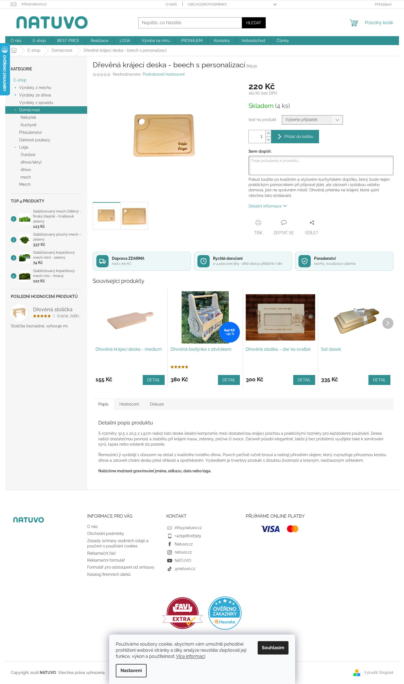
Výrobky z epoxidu (36, 102)
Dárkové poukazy (34, 140)
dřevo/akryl (31, 162)
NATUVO (183, 560)
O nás (171, 4)
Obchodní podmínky (207, 4)
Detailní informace (265, 206)
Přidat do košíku (298, 136)
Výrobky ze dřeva (35, 95)
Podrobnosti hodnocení (164, 74)
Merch (25, 184)
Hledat (253, 23)
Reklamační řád (101, 553)
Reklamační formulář (106, 560)
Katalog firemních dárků (109, 574)
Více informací (190, 656)
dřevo (26, 169)
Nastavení (131, 670)
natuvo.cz (183, 552)
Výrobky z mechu (35, 87)
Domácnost (29, 110)
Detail (153, 380)
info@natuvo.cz (188, 527)
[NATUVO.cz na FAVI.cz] (182, 613)
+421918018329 (188, 536)
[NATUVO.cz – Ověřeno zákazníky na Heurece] (225, 613)
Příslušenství (30, 132)
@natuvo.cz (185, 568)
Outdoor (28, 154)
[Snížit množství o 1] (268, 140)
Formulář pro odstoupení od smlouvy (120, 567)
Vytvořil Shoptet (378, 672)
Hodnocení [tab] (129, 404)
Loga (23, 147)
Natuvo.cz (184, 544)
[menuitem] (16, 40)
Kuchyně (28, 125)
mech (26, 177)
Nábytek (28, 117)
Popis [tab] (103, 404)
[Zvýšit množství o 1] (268, 133)
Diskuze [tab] (157, 404)
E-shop (20, 80)
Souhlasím (273, 647)
